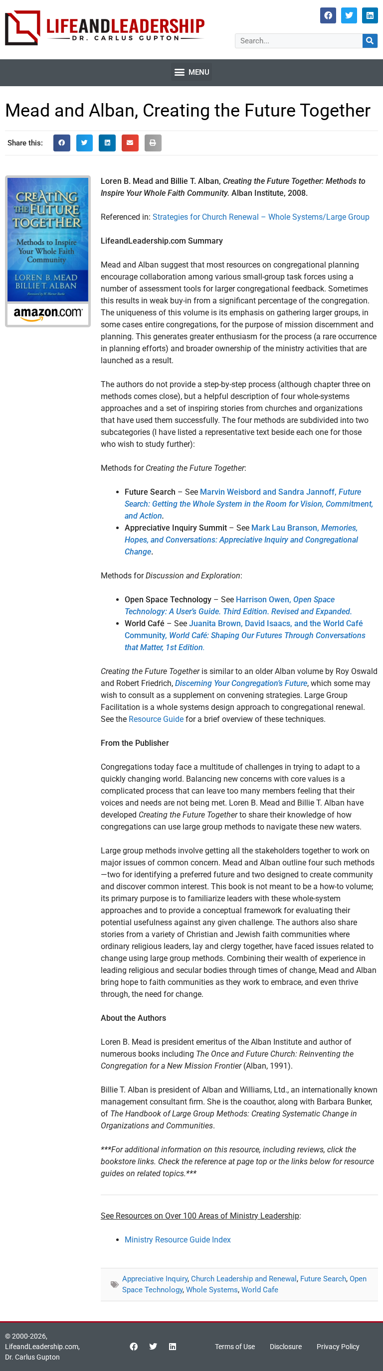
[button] (191, 72)
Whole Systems (212, 1289)
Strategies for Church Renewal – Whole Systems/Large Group (261, 217)
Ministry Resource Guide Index (178, 1239)
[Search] (370, 41)
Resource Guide (156, 719)
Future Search (323, 1278)
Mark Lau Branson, (241, 539)
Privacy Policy (338, 1347)
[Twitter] (349, 15)
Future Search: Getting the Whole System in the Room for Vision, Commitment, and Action (249, 504)
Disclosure (286, 1347)
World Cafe (259, 1289)
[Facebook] (328, 15)
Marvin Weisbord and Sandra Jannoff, (269, 492)
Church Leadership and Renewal (244, 1278)
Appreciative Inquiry (155, 1278)
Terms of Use (235, 1347)
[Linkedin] (370, 15)
